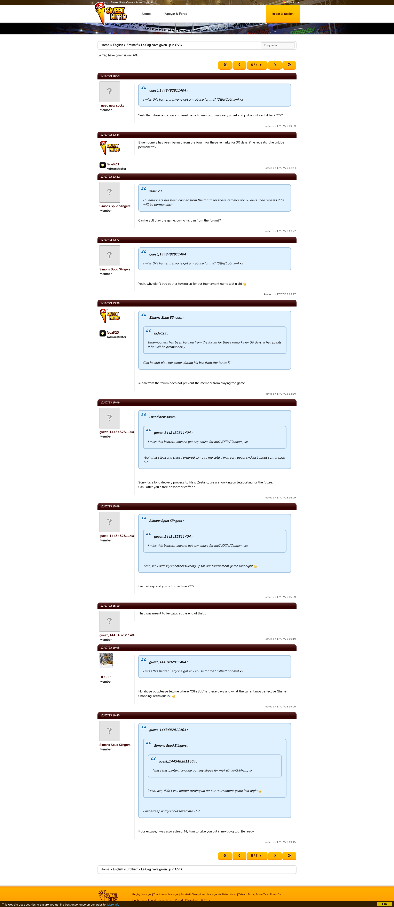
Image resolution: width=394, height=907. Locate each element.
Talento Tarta (246, 894)
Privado (179, 900)
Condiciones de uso (161, 900)
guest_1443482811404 (118, 432)
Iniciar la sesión (282, 13)
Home (105, 45)
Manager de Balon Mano (222, 894)
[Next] (275, 65)
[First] (225, 65)
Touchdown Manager (166, 894)
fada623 (113, 164)
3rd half (132, 45)
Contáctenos (140, 900)
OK (384, 904)
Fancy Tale (262, 894)
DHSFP (105, 677)
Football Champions (193, 894)
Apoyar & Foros (176, 13)
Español (291, 2)
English (118, 45)
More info (113, 904)
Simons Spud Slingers (115, 206)
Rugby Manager (142, 894)
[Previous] (239, 65)
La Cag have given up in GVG (161, 45)
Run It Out (276, 894)
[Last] (289, 65)
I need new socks (112, 105)
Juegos (146, 13)
